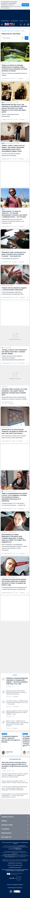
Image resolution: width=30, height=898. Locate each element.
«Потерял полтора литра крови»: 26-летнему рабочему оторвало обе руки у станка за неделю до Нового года (14, 582)
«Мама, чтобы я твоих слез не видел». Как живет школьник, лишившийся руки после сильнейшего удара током (13, 148)
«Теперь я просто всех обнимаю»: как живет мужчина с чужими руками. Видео (14, 351)
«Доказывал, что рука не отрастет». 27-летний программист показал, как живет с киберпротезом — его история (14, 214)
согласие (14, 6)
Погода (21, 20)
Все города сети (7, 837)
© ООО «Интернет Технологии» (15, 887)
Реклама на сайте (7, 825)
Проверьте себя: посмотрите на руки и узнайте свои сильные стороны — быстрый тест (14, 254)
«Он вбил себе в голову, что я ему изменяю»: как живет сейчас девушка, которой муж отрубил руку (14, 392)
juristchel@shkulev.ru (17, 848)
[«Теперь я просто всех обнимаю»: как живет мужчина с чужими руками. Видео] (15, 336)
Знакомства (14, 20)
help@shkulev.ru (18, 849)
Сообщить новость (7, 817)
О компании (5, 829)
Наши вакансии (6, 833)
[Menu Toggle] (2, 24)
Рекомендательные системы (15, 867)
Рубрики (4, 821)
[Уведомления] (24, 24)
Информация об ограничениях (15, 863)
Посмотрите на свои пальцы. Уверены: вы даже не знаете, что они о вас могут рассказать (14, 431)
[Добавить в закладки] (27, 78)
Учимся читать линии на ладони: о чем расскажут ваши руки (14, 289)
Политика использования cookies (15, 865)
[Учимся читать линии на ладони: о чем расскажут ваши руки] (15, 274)
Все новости (17, 30)
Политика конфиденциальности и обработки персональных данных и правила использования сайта (15, 870)
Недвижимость (5, 20)
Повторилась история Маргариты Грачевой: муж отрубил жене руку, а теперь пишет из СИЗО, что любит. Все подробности (14, 538)
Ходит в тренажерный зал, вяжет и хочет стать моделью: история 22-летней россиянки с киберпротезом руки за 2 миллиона (14, 497)
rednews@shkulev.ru (22, 845)
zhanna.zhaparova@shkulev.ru (9, 854)
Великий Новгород (7, 30)
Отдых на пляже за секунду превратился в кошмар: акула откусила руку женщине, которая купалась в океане (14, 68)
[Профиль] (28, 24)
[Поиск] (21, 24)
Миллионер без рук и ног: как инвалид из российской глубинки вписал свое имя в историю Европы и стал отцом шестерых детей (14, 108)
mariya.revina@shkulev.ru (10, 856)
